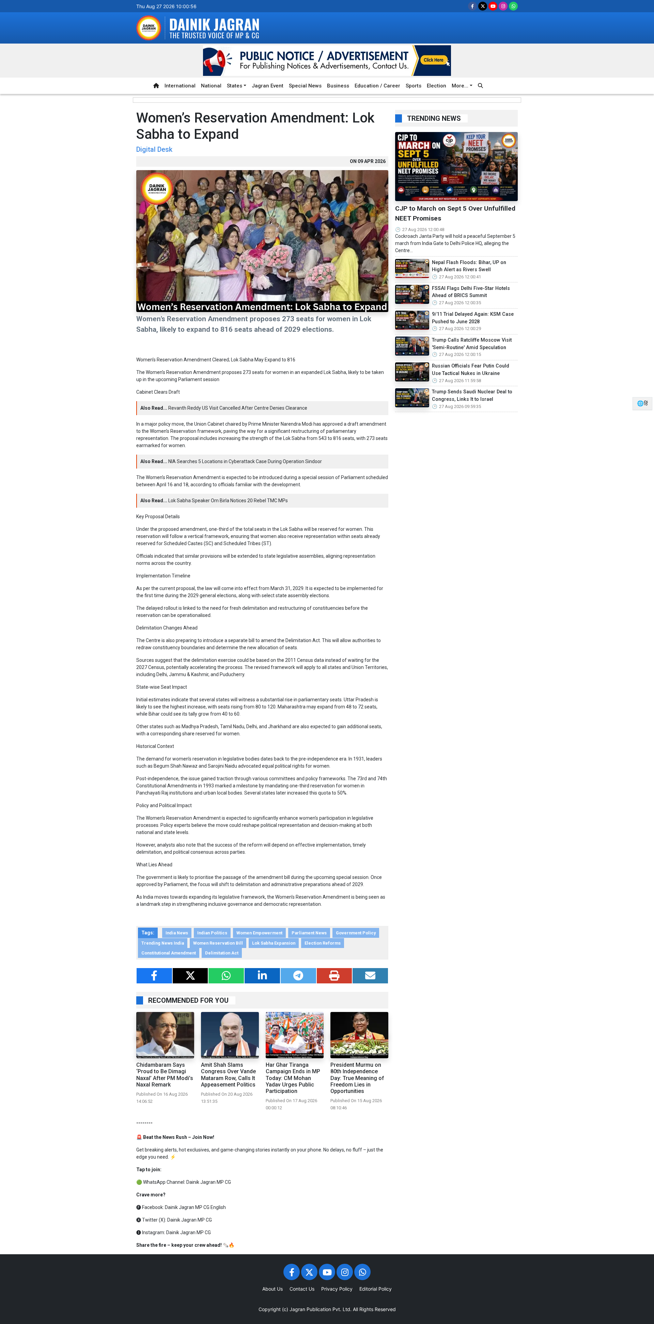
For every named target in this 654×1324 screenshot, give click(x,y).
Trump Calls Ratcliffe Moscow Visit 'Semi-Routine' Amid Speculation (472, 343)
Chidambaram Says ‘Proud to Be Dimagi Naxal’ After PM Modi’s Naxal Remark (164, 1075)
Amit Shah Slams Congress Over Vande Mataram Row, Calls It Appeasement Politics (228, 1075)
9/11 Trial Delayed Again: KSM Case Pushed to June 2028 (473, 318)
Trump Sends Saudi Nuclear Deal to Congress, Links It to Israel (472, 395)
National (211, 86)
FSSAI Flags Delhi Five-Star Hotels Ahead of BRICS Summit (471, 292)
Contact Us (302, 1289)
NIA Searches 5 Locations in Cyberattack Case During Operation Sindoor (245, 461)
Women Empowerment (259, 932)
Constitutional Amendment (168, 952)
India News (177, 932)
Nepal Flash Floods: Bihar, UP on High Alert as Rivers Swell (469, 266)
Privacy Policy (337, 1289)
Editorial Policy (375, 1289)
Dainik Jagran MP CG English (195, 1207)
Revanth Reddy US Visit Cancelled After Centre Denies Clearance (237, 408)
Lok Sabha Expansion (273, 943)
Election (436, 86)
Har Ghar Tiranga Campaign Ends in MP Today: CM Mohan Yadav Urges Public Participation (293, 1078)
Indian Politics (212, 932)
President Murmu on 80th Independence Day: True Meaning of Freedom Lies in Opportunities (357, 1078)
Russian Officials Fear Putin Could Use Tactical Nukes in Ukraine (470, 369)
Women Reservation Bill (218, 943)
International (180, 86)
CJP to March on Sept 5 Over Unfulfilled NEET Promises (455, 213)
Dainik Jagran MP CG (208, 1182)
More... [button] (460, 86)
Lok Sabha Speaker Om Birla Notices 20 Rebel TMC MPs (228, 500)
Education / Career (377, 86)
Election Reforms (323, 943)
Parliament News (309, 932)
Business (338, 86)
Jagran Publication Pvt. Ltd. (321, 1309)
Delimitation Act (221, 952)
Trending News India (162, 943)
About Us (272, 1289)
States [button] (234, 86)
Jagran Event (267, 86)
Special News (305, 86)
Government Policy (356, 932)
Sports (413, 86)
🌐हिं (642, 403)
